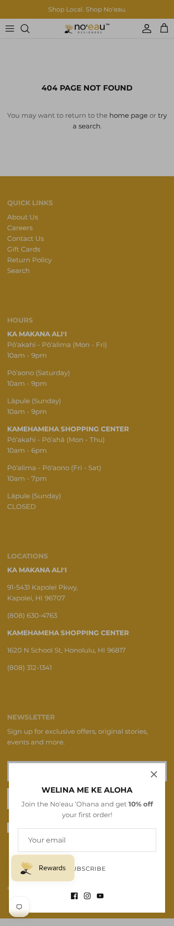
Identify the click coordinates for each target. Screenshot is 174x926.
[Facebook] (74, 896)
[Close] (154, 774)
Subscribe (87, 868)
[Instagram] (87, 896)
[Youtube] (100, 896)
